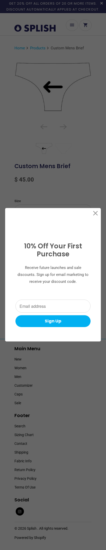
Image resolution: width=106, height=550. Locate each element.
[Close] (95, 213)
